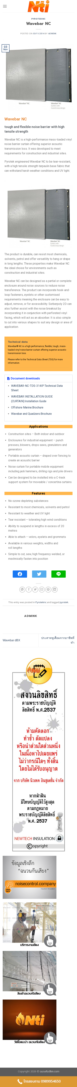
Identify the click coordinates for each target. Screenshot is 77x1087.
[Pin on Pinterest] (48, 590)
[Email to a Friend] (42, 590)
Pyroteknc (38, 18)
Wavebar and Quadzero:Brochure (31, 413)
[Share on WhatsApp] (22, 590)
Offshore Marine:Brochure (27, 407)
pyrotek (64, 602)
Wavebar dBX (11, 640)
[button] (38, 378)
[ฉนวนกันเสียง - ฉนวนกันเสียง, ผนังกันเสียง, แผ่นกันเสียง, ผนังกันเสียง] (38, 6)
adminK (52, 33)
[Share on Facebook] (29, 590)
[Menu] (5, 6)
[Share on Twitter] (35, 590)
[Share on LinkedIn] (55, 590)
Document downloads (25, 378)
